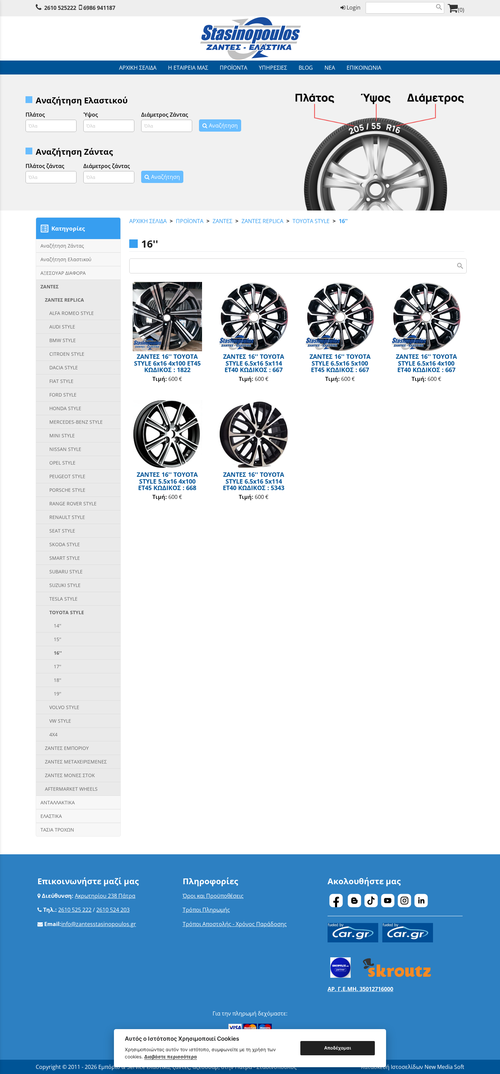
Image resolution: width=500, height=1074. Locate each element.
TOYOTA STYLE (311, 221)
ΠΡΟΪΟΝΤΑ (189, 221)
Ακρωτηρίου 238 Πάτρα (105, 896)
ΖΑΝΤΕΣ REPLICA (262, 221)
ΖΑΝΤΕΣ (222, 221)
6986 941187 (99, 8)
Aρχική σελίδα (148, 221)
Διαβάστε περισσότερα (170, 1056)
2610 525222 (60, 8)
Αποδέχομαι (337, 1048)
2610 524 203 (113, 909)
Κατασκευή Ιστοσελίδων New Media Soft (412, 1067)
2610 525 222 (74, 909)
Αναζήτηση (222, 125)
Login (353, 7)
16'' (343, 221)
